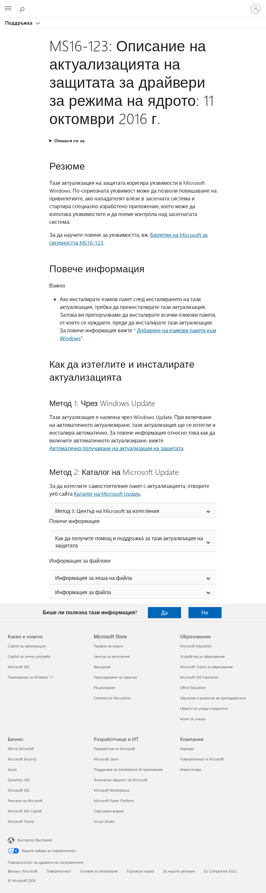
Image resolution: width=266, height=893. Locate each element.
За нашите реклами (179, 871)
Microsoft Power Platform (114, 800)
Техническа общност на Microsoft (120, 779)
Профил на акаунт (108, 646)
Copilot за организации (26, 646)
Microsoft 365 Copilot (25, 811)
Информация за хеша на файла (93, 577)
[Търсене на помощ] (22, 8)
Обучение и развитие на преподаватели (213, 697)
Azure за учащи (192, 718)
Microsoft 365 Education (199, 677)
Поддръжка (19, 22)
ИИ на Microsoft (21, 748)
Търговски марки (140, 871)
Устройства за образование (202, 656)
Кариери (187, 748)
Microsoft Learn (106, 759)
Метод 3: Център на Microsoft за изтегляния (107, 510)
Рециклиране (104, 687)
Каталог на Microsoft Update (107, 493)
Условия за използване (99, 871)
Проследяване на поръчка (115, 677)
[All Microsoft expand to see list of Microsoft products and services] (8, 9)
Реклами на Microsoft (25, 800)
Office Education (193, 687)
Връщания (102, 666)
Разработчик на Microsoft (114, 748)
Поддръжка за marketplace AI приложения (128, 769)
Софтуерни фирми (109, 811)
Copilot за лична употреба (29, 656)
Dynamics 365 (19, 779)
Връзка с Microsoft (23, 871)
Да (164, 612)
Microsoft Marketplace (111, 790)
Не (204, 612)
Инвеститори (190, 769)
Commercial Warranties (112, 697)
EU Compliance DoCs (220, 871)
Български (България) (35, 839)
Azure (12, 769)
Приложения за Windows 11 (30, 677)
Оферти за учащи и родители (204, 708)
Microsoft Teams (21, 821)
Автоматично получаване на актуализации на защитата (116, 448)
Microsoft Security (22, 759)
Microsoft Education (196, 646)
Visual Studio (104, 821)
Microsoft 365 (19, 666)
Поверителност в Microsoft (202, 759)
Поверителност (58, 871)
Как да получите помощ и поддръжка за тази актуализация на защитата (129, 542)
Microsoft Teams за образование (206, 666)
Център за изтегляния (112, 656)
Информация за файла (83, 592)
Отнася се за (69, 140)
